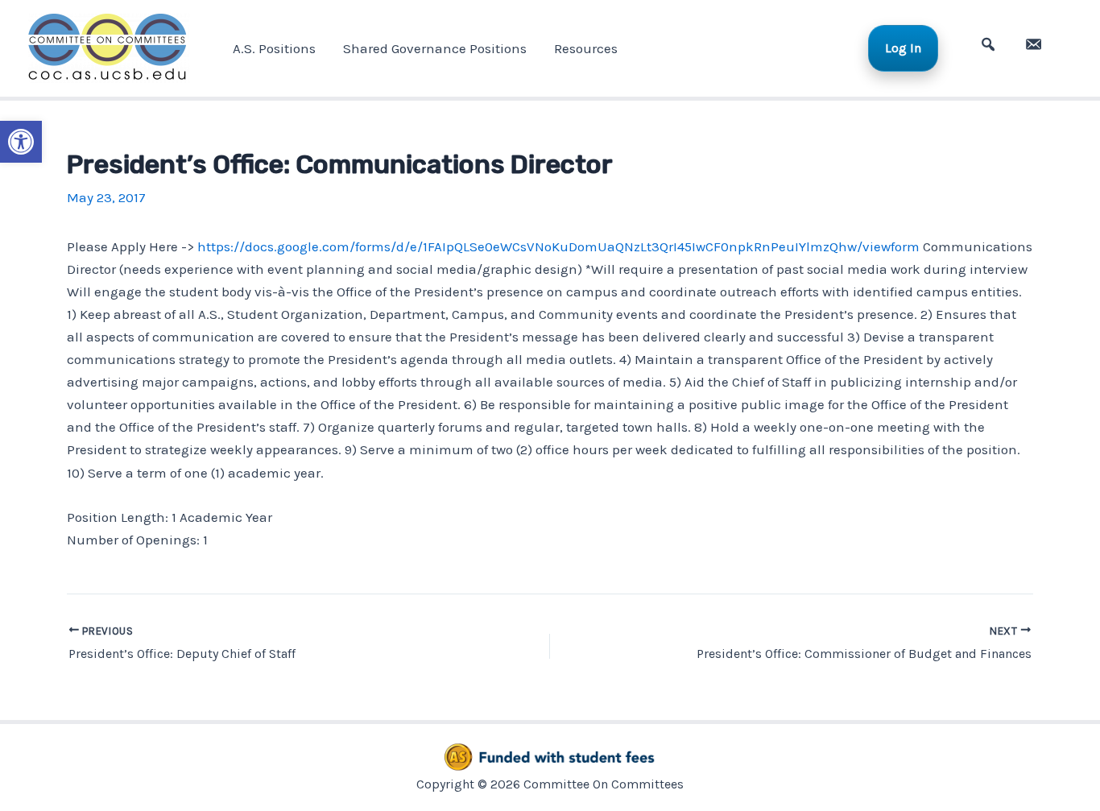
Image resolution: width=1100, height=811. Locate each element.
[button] (21, 142)
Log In (903, 48)
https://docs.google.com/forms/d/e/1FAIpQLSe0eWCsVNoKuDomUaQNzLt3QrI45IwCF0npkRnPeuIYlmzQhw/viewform (558, 246)
